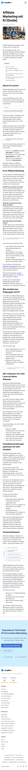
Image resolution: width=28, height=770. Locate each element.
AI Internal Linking (5, 703)
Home (2, 739)
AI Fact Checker (5, 705)
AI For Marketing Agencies (7, 693)
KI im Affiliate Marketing (11, 68)
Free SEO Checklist (6, 719)
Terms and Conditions (17, 757)
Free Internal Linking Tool (7, 725)
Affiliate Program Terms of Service (17, 762)
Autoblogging (4, 691)
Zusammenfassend (10, 80)
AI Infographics (5, 700)
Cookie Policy (7, 757)
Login (2, 748)
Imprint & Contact (9, 755)
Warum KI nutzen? (10, 66)
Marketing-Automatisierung (10, 266)
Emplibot (5, 587)
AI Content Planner (5, 698)
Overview (3, 689)
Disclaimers (5, 762)
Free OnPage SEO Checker (7, 721)
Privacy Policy (18, 755)
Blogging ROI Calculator (7, 728)
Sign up (3, 746)
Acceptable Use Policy (9, 759)
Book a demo (4, 742)
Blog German (4, 716)
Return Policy (20, 759)
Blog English (4, 714)
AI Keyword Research (6, 696)
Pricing (3, 744)
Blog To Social (4, 707)
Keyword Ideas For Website (7, 723)
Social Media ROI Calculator (8, 730)
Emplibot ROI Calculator (7, 732)
